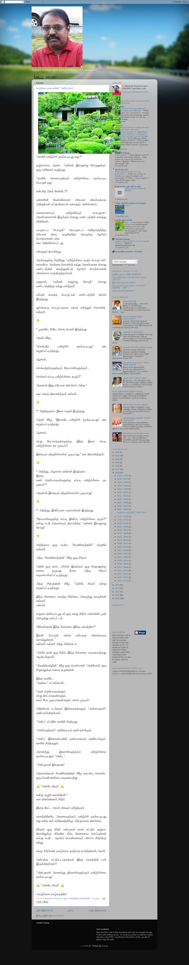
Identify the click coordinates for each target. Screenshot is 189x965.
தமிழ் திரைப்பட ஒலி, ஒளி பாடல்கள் (128, 186)
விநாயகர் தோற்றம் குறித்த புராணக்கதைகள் (132, 318)
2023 (117, 459)
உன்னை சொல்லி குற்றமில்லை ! (123, 291)
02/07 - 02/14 (123, 574)
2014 (117, 588)
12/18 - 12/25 (123, 476)
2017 (117, 469)
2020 (117, 463)
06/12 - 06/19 (123, 527)
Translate (131, 265)
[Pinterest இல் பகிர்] (47, 902)
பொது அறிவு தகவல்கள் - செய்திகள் (128, 251)
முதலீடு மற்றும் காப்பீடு (123, 220)
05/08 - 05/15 (123, 543)
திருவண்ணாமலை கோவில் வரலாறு (136, 433)
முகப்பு (70, 910)
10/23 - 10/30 (123, 486)
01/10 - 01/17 (123, 577)
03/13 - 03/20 (123, 557)
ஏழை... (128, 222)
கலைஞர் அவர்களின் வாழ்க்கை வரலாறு (137, 347)
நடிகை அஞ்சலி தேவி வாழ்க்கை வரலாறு (127, 391)
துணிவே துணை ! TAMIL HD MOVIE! (126, 274)
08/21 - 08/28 (123, 503)
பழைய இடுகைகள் (97, 910)
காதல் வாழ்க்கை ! (121, 155)
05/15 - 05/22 (123, 540)
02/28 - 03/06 (123, 564)
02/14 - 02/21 (123, 571)
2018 (117, 466)
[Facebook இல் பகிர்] (44, 902)
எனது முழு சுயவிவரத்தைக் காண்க (135, 92)
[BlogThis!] (40, 902)
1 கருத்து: (96, 898)
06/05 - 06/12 (123, 530)
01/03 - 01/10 (123, 581)
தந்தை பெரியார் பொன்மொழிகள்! (135, 405)
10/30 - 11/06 (122, 482)
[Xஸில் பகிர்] (42, 902)
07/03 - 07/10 (123, 520)
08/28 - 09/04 (123, 499)
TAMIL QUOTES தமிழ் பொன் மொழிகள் (130, 203)
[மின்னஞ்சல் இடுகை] (103, 898)
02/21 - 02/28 (123, 567)
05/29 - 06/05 (123, 533)
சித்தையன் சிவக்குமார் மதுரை (136, 86)
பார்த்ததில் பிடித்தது (122, 239)
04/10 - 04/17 (123, 554)
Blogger (95, 946)
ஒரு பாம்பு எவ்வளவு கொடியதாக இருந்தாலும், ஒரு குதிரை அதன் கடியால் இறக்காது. (130, 110)
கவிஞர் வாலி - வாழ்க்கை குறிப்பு (135, 378)
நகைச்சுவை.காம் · (122, 170)
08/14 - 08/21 (123, 506)
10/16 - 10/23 (123, 489)
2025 (117, 452)
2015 (117, 585)
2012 (117, 595)
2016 (117, 473)
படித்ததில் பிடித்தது (122, 153)
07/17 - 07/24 (123, 517)
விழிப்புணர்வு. (120, 106)
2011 (117, 598)
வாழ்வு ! (128, 205)
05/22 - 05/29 (123, 537)
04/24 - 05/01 (123, 547)
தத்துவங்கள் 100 (129, 301)
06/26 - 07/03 (123, 523)
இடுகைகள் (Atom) (56, 916)
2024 (117, 456)
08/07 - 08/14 (123, 509)
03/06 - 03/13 (123, 560)
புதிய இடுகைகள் (44, 910)
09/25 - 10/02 (123, 492)
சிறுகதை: (119, 125)
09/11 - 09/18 (122, 496)
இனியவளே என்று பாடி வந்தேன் (124, 283)
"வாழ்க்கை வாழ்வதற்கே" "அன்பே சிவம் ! (55, 88)
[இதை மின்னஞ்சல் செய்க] (37, 902)
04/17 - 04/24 (123, 550)
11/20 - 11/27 (122, 479)
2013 (117, 592)
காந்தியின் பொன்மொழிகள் (133, 332)
